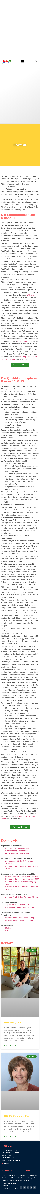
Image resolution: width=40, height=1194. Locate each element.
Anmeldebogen (23, 341)
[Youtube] (24, 1187)
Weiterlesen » (10, 1046)
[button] (36, 61)
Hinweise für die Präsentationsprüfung (19, 918)
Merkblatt (8, 928)
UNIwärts (30, 295)
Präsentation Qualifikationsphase (17, 851)
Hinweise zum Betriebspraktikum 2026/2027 (22, 876)
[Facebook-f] (21, 1187)
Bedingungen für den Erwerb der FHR (19, 907)
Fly (6, 931)
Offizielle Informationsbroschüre (17, 853)
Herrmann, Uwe (12, 1022)
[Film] (28, 1187)
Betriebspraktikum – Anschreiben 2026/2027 (22, 879)
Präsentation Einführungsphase (17, 848)
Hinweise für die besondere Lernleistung (20, 920)
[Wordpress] (31, 1187)
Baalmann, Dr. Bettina (16, 1116)
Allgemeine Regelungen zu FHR (17, 905)
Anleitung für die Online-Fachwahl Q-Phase (21, 897)
